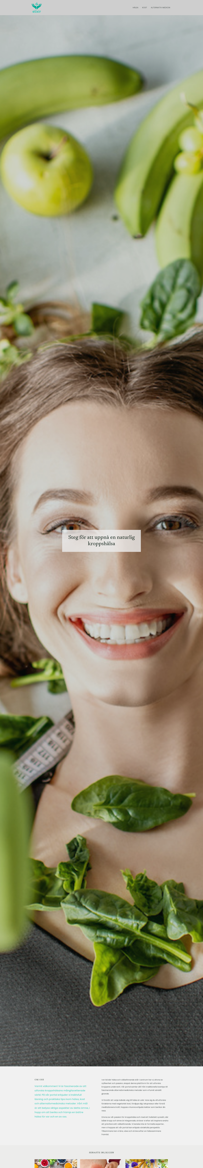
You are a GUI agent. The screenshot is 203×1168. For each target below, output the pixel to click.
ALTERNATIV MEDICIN (160, 7)
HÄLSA (135, 7)
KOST (144, 7)
